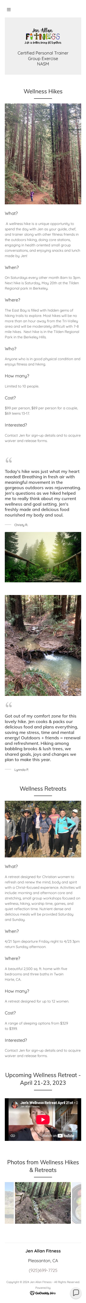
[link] (43, 36)
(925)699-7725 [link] (43, 1270)
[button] (9, 9)
